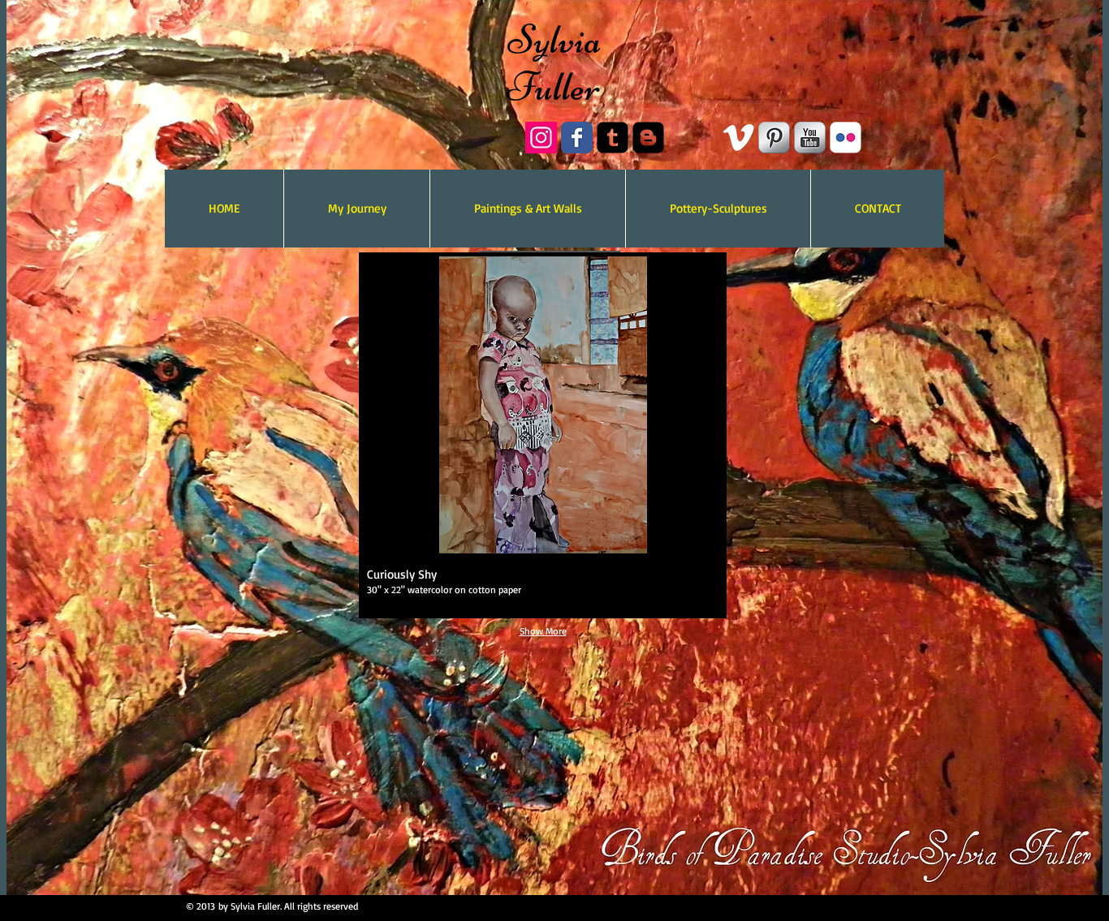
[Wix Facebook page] (577, 137)
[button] (543, 435)
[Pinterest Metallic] (774, 137)
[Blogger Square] (648, 137)
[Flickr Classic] (845, 137)
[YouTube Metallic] (810, 137)
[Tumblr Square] (612, 137)
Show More (543, 631)
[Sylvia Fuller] (541, 137)
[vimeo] (738, 137)
